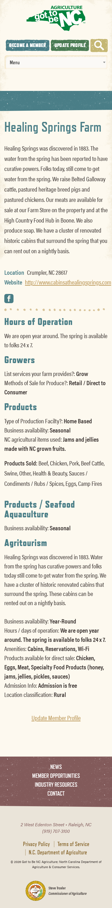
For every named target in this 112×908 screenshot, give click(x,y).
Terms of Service (73, 844)
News (56, 766)
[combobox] (56, 62)
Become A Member (27, 45)
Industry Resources (56, 784)
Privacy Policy (36, 844)
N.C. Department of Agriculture (58, 852)
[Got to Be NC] (56, 18)
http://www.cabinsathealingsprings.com (68, 282)
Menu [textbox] (15, 62)
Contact (56, 793)
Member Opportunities (56, 775)
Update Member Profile (56, 717)
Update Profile (70, 45)
